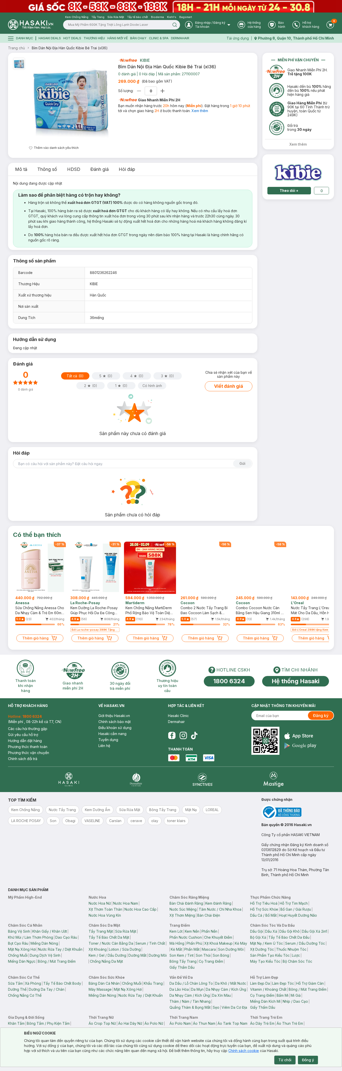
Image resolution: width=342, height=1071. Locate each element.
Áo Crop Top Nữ (102, 1023)
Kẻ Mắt (176, 949)
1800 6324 (229, 681)
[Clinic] (68, 779)
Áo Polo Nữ (153, 1023)
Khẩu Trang (153, 983)
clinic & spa (158, 38)
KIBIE (145, 60)
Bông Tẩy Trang (183, 961)
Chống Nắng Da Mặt (106, 961)
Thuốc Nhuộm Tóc (291, 949)
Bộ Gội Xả (258, 937)
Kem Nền (192, 931)
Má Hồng (176, 943)
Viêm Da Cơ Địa (234, 1007)
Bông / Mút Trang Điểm (57, 961)
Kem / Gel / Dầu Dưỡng (107, 955)
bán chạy (138, 38)
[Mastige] (273, 779)
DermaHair (180, 38)
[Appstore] (300, 736)
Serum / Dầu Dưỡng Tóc (305, 943)
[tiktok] (194, 735)
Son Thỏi (203, 955)
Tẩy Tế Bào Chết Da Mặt (109, 937)
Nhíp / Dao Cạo (295, 1001)
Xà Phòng (33, 983)
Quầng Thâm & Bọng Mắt (190, 1007)
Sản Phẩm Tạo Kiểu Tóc (270, 955)
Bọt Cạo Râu (18, 943)
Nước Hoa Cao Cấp (140, 909)
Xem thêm (200, 111)
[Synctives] (203, 779)
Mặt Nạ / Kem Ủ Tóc (266, 943)
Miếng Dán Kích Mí (265, 1001)
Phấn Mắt (192, 949)
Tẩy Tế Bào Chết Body (62, 983)
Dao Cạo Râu (66, 937)
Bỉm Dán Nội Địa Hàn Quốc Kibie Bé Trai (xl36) (70, 48)
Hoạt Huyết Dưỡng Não (298, 915)
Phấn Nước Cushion (185, 937)
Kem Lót (176, 931)
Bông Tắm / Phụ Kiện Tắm (48, 1023)
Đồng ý (308, 1060)
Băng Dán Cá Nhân (104, 983)
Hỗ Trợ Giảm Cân (310, 983)
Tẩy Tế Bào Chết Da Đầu (288, 937)
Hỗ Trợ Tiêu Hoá (263, 903)
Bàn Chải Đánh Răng (186, 903)
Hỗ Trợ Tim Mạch (294, 903)
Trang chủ (16, 48)
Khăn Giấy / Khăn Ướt (49, 931)
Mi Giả (296, 995)
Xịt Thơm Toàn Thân (105, 909)
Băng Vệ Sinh (19, 931)
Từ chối (284, 1060)
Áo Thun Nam (204, 1023)
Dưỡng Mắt (137, 955)
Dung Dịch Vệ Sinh (45, 955)
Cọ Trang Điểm (211, 961)
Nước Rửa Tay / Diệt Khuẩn (60, 949)
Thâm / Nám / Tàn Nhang (190, 1001)
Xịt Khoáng (98, 949)
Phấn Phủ (194, 943)
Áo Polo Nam (180, 1023)
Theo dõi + (289, 190)
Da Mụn (197, 989)
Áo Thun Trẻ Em (290, 1023)
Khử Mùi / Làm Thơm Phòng (30, 937)
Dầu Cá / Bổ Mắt (263, 915)
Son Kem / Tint (181, 955)
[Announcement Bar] (171, 6)
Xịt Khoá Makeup (218, 943)
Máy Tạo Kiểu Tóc (265, 961)
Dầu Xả (271, 931)
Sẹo (216, 1007)
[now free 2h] (127, 60)
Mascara (209, 949)
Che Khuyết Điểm (218, 937)
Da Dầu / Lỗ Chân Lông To (191, 983)
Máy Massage (100, 989)
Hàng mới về (117, 38)
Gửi (242, 463)
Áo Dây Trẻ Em (262, 1023)
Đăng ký (320, 715)
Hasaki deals (50, 38)
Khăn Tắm (16, 1023)
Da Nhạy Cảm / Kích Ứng (226, 989)
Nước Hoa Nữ (100, 903)
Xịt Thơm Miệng (182, 915)
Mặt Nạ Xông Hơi (22, 949)
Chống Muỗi (18, 955)
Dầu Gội (256, 931)
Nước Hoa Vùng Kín (105, 915)
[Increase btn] (162, 91)
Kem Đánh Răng (218, 903)
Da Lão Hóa (179, 989)
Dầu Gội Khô (289, 931)
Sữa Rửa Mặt (125, 931)
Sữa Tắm (15, 983)
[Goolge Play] (300, 745)
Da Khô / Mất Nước (230, 983)
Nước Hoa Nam (125, 903)
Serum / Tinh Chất (150, 943)
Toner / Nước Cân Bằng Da (111, 943)
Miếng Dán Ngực (22, 961)
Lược (296, 955)
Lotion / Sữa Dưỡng (125, 949)
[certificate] (297, 812)
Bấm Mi (282, 995)
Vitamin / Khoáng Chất (268, 989)
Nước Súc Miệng (183, 909)
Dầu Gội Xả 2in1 (314, 931)
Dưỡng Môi (158, 955)
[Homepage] (30, 25)
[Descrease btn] (139, 91)
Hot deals (72, 38)
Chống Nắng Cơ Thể (25, 995)
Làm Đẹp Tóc (283, 983)
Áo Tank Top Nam (232, 1023)
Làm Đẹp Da (260, 983)
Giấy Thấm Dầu (182, 967)
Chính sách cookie (243, 1050)
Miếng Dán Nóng (44, 943)
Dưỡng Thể (17, 989)
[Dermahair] (136, 779)
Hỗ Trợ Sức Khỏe (264, 909)
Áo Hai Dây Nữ (130, 1023)
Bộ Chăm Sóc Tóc (297, 961)
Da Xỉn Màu (221, 995)
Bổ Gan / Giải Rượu (295, 909)
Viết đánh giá (228, 386)
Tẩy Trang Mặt (101, 931)
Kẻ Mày (241, 943)
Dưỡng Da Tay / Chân (46, 989)
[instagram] (183, 735)
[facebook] (172, 735)
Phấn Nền (209, 931)
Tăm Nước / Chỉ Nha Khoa (220, 909)
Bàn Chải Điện (208, 915)
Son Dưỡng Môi (231, 949)
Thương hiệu (94, 38)
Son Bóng (221, 955)
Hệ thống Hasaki (295, 681)
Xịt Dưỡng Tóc (262, 949)
